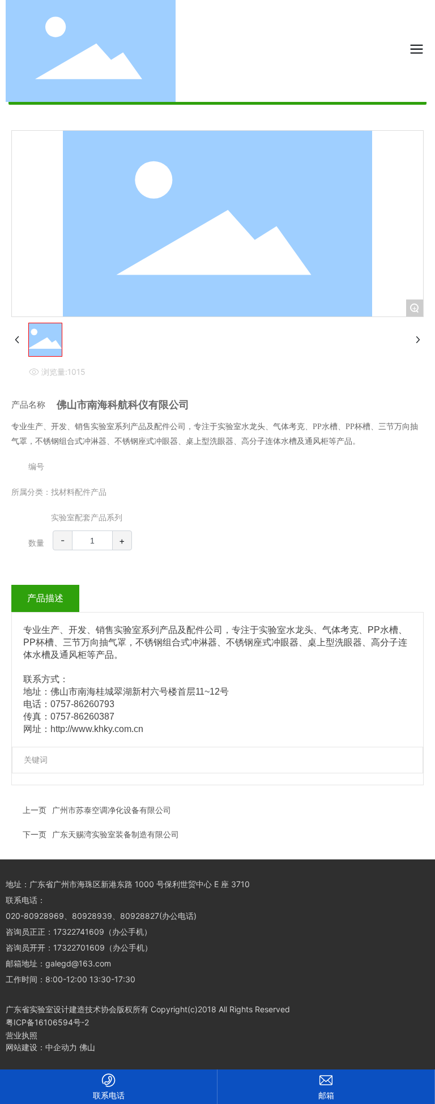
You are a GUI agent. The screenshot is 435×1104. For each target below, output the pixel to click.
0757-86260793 (82, 704)
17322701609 (79, 947)
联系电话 (109, 1095)
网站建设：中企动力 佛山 (50, 1047)
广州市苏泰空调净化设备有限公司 (111, 810)
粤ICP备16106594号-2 (47, 1022)
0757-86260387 (82, 716)
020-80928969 (35, 916)
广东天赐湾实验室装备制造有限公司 (115, 834)
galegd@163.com (78, 963)
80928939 (92, 916)
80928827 (139, 916)
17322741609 (78, 931)
